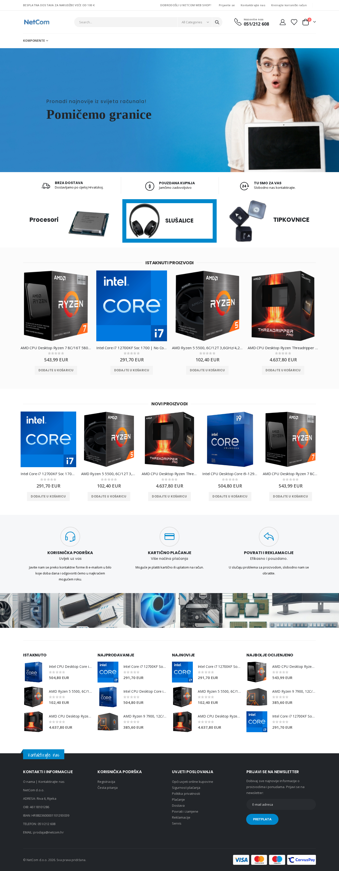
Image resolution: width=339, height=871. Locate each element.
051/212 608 (47, 824)
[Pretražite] (217, 22)
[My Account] (282, 22)
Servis (176, 823)
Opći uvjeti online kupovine (192, 781)
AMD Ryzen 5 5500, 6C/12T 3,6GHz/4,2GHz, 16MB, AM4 (207, 347)
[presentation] (12, 309)
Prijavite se (227, 5)
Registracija (106, 781)
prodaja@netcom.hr (48, 832)
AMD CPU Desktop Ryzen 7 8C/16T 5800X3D (56, 347)
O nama (29, 781)
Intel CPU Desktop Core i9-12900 (230, 473)
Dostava (178, 805)
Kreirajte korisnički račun (289, 5)
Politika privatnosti (186, 793)
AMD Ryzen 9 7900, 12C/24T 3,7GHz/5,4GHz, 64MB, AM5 (145, 716)
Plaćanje (178, 799)
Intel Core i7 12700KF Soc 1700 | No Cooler (131, 347)
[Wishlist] (293, 22)
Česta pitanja (108, 787)
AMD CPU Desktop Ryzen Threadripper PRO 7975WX (283, 347)
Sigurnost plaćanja (186, 787)
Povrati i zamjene (185, 811)
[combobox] (148, 22)
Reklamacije (181, 817)
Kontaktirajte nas (253, 5)
